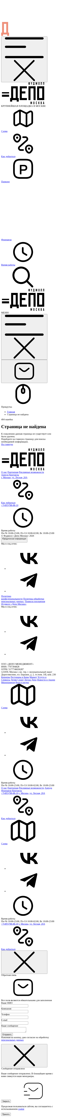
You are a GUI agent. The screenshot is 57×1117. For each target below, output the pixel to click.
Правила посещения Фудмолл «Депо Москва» (23, 602)
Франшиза (6, 790)
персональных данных (12, 1040)
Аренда (5, 475)
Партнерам (12, 472)
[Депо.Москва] (29, 568)
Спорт (20, 680)
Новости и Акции (46, 680)
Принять (6, 1114)
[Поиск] (23, 287)
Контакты (14, 475)
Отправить (7, 1034)
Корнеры (5, 677)
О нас (4, 472)
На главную (7, 444)
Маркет (33, 677)
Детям (14, 680)
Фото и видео (22, 682)
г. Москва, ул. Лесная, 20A (14, 477)
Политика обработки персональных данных (22, 600)
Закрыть (6, 1101)
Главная (11, 412)
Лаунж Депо (30, 680)
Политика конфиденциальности (12, 597)
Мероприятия (8, 682)
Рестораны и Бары (20, 677)
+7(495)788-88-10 (9, 505)
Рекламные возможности (31, 472)
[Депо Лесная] (23, 310)
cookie (21, 1109)
